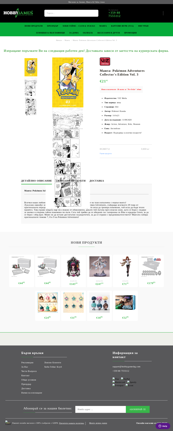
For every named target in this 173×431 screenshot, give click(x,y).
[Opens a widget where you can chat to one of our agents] (162, 426)
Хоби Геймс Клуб (53, 367)
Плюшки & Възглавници (50, 33)
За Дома (74, 33)
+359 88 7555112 (121, 371)
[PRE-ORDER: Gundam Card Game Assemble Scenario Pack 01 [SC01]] (21, 266)
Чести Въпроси (29, 371)
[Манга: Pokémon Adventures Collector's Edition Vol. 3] (31, 67)
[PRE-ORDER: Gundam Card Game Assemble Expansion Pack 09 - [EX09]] (47, 266)
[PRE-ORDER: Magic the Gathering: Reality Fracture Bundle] (125, 302)
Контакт (25, 375)
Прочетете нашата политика (71, 423)
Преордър (52, 26)
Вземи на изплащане (31, 393)
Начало (59, 40)
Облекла (88, 33)
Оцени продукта (106, 153)
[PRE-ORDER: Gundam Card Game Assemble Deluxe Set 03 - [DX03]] (151, 266)
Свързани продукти (71, 180)
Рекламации (27, 362)
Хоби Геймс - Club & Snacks (79, 26)
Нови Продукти (34, 26)
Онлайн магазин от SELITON (152, 423)
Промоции (130, 33)
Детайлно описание (36, 180)
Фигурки (143, 26)
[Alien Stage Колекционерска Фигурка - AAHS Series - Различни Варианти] (99, 302)
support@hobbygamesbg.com (126, 366)
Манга (103, 26)
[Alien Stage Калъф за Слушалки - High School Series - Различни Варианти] (47, 302)
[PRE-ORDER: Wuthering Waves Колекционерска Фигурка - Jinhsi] (99, 266)
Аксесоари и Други (108, 33)
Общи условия (28, 380)
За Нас (24, 367)
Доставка (96, 180)
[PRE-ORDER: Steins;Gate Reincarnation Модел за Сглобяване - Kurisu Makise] (125, 266)
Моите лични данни (98, 423)
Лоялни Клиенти (52, 362)
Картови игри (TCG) (122, 26)
